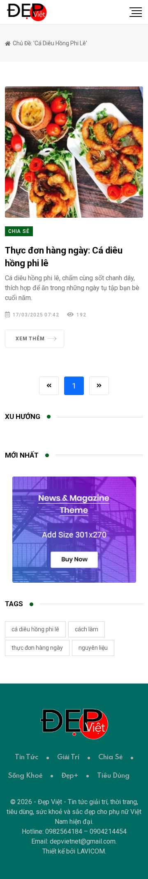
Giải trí (68, 757)
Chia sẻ (19, 231)
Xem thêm (30, 339)
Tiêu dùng (113, 775)
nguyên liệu (93, 647)
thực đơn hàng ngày (37, 647)
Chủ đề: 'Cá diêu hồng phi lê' (49, 43)
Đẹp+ (69, 775)
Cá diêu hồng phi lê (35, 629)
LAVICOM (91, 851)
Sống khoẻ (25, 775)
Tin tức (26, 757)
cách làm (86, 629)
